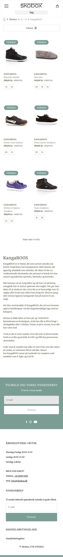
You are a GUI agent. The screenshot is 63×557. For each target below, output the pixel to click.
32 (12, 87)
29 (6, 152)
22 (12, 221)
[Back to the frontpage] (4, 19)
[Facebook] (26, 421)
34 (48, 87)
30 (36, 87)
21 (6, 221)
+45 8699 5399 (21, 476)
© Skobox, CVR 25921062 (31, 546)
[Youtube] (35, 421)
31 (6, 87)
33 (42, 87)
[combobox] (31, 12)
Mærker (13, 19)
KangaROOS (36, 19)
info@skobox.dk (19, 481)
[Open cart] (57, 6)
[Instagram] (30, 421)
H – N (23, 19)
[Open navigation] (6, 6)
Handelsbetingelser (15, 538)
